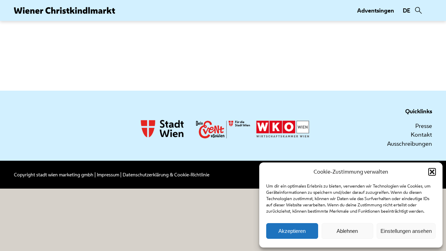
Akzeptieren (292, 231)
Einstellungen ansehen (406, 231)
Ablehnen (347, 231)
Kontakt (421, 134)
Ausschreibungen (409, 143)
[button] (432, 171)
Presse (423, 126)
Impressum (108, 175)
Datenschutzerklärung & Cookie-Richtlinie (166, 175)
